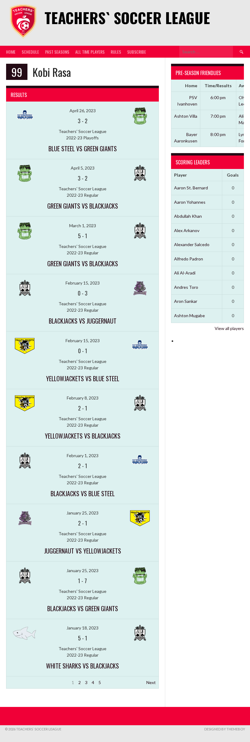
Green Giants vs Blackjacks (82, 205)
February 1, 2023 (82, 455)
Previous (17, 682)
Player (180, 174)
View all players (229, 328)
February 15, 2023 (83, 282)
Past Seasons (57, 51)
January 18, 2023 (82, 627)
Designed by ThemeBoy (224, 729)
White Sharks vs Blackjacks (82, 665)
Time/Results (218, 85)
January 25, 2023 (82, 512)
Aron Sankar (185, 301)
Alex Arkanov (186, 230)
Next (151, 682)
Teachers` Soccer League (127, 17)
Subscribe (136, 51)
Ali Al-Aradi (184, 272)
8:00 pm (218, 134)
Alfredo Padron (188, 258)
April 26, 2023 (83, 110)
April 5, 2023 (83, 167)
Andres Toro (186, 287)
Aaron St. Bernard (191, 187)
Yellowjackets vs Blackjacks (82, 435)
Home (11, 51)
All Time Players (90, 51)
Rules (116, 51)
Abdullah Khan (188, 216)
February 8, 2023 (82, 397)
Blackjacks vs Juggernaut (82, 320)
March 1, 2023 (82, 225)
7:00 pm (218, 116)
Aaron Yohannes (189, 202)
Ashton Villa (185, 116)
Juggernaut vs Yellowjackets (82, 550)
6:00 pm (218, 97)
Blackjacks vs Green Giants (82, 608)
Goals (233, 174)
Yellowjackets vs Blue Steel (82, 378)
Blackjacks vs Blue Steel (83, 493)
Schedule (30, 51)
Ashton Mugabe (189, 315)
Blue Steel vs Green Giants (82, 148)
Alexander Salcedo (191, 244)
